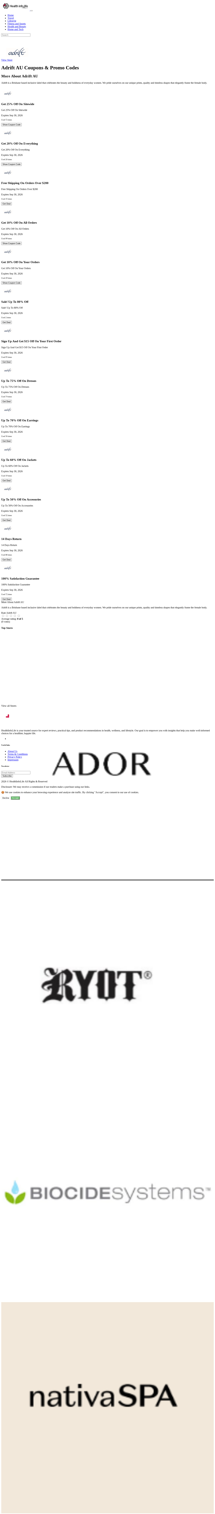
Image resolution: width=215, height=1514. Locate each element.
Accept (15, 798)
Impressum (13, 759)
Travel (11, 18)
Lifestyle (12, 21)
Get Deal (7, 204)
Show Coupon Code (11, 124)
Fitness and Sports (17, 23)
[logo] (15, 9)
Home (11, 15)
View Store (6, 60)
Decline (5, 798)
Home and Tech (15, 29)
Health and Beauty (17, 26)
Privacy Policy (15, 757)
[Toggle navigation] (31, 10)
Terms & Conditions (18, 754)
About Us (12, 751)
